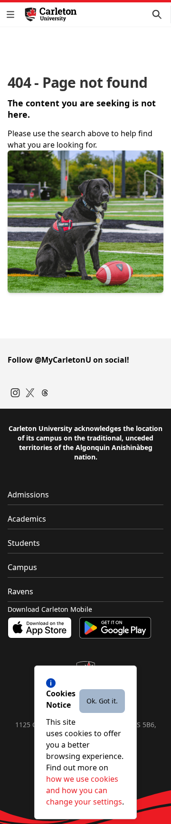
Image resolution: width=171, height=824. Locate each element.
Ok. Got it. (102, 700)
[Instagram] (15, 392)
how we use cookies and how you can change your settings (84, 790)
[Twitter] (30, 392)
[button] (12, 14)
